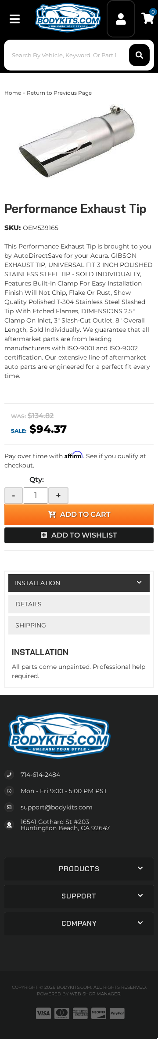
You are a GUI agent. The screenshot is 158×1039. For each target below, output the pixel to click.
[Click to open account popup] (121, 18)
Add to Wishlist (84, 535)
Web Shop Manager (95, 994)
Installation (37, 583)
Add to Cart (85, 514)
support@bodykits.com (57, 807)
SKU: (12, 227)
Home (12, 92)
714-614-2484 (40, 775)
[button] (79, 55)
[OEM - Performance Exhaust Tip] (79, 141)
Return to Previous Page (59, 92)
